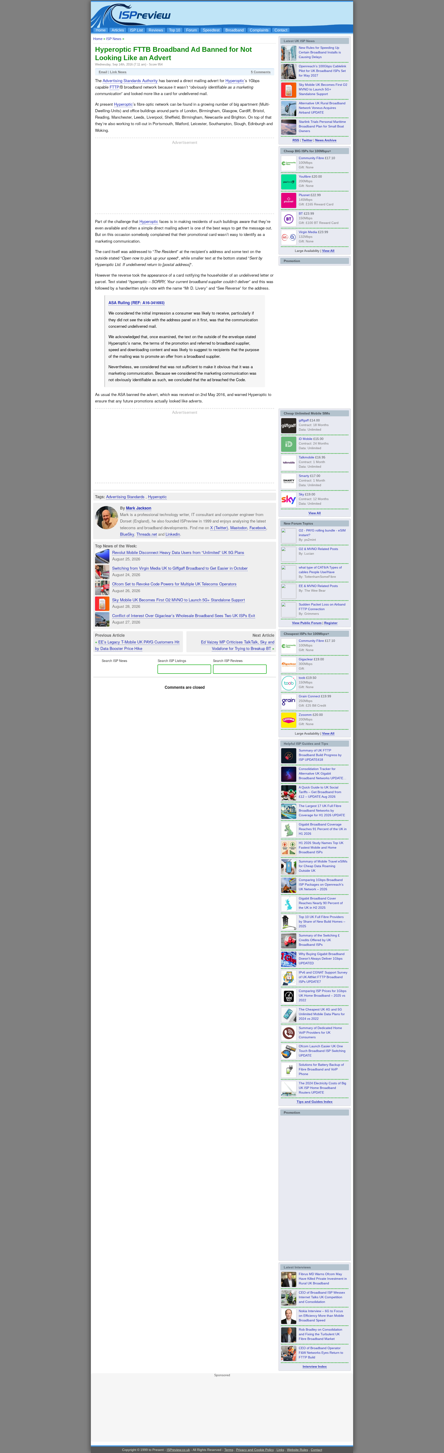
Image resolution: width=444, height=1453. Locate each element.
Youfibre (305, 176)
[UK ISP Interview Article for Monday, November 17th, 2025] (288, 1323)
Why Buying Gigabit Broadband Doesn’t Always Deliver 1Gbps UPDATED (322, 958)
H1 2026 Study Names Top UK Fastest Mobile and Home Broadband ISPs (321, 847)
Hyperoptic (234, 80)
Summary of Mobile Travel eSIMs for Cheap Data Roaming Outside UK (323, 865)
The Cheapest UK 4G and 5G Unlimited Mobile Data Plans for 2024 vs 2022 (322, 1014)
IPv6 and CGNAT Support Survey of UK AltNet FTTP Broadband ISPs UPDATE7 (323, 977)
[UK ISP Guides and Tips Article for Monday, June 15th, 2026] (288, 854)
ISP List (136, 30)
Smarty (304, 476)
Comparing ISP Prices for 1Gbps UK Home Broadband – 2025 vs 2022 (322, 995)
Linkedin (173, 534)
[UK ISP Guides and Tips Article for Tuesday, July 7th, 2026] (288, 836)
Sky (301, 494)
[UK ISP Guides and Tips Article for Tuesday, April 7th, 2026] (288, 891)
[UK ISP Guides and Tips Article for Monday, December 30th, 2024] (288, 1021)
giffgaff (304, 420)
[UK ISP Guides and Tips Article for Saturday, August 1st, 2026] (288, 817)
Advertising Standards (125, 496)
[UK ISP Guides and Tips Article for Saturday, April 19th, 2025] (288, 1003)
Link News (118, 72)
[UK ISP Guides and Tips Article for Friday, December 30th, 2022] (288, 1039)
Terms (228, 1450)
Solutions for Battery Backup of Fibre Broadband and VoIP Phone (321, 1069)
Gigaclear (306, 659)
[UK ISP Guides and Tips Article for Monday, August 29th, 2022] (288, 799)
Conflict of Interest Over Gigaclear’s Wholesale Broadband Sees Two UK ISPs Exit (183, 615)
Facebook (258, 527)
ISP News (113, 39)
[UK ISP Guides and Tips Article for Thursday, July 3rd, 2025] (288, 929)
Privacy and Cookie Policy (255, 1450)
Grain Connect (309, 696)
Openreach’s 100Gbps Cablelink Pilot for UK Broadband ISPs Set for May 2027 (322, 70)
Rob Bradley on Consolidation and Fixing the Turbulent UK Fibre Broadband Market (320, 1334)
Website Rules (297, 1450)
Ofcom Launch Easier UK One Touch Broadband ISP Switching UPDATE (322, 1050)
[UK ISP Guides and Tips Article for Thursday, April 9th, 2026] (288, 873)
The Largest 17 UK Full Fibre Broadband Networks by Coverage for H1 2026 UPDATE (322, 810)
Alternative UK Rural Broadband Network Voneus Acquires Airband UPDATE (322, 107)
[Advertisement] (267, 14)
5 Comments (261, 72)
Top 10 (174, 30)
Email (103, 72)
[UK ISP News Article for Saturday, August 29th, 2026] (288, 78)
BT (301, 213)
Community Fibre (311, 158)
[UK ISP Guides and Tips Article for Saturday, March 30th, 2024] (288, 1095)
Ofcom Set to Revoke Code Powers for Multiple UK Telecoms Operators (174, 584)
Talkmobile (306, 457)
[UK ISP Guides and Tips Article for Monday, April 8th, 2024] (288, 984)
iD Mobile (305, 439)
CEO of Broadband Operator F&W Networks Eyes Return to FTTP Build (321, 1352)
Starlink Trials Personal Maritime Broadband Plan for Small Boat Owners (322, 126)
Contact (280, 30)
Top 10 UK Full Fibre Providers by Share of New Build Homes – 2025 (322, 921)
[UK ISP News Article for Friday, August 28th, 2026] (288, 96)
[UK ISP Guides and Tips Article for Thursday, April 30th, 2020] (288, 762)
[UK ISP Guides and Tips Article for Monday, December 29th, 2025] (288, 780)
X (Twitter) (219, 527)
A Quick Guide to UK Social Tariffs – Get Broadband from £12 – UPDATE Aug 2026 (320, 791)
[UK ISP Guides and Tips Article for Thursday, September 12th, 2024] (288, 1058)
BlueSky (127, 534)
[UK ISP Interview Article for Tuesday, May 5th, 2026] (288, 1286)
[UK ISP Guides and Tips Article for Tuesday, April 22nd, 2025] (288, 947)
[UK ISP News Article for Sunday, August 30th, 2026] (288, 59)
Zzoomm (305, 715)
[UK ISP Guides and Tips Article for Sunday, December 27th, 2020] (288, 966)
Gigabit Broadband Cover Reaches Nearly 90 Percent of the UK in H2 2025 (321, 903)
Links (280, 1450)
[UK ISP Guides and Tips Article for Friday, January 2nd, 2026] (288, 910)
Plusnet (304, 195)
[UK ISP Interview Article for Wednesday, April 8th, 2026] (288, 1304)
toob (302, 678)
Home (101, 30)
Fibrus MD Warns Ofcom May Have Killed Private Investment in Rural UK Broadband (323, 1278)
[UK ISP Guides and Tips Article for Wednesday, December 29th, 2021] (288, 1076)
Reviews (156, 30)
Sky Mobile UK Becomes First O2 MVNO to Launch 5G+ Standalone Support (178, 600)
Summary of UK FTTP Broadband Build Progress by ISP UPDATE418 (320, 754)
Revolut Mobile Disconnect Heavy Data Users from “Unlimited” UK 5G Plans (178, 552)
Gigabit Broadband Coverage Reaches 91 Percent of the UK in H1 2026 (323, 828)
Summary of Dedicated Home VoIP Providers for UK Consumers (320, 1032)
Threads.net (146, 534)
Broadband (234, 30)
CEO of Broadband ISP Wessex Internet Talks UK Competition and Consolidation (322, 1297)
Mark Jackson (138, 508)
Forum (191, 30)
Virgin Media (308, 232)
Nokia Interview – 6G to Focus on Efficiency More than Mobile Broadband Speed (321, 1315)
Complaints (259, 30)
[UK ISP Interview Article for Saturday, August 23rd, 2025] (288, 1341)
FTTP (114, 87)
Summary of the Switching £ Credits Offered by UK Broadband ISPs (319, 940)
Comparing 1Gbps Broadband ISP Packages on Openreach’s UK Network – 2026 (321, 884)
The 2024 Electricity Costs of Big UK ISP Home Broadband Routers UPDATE (322, 1087)
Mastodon (238, 527)
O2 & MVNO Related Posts (318, 549)
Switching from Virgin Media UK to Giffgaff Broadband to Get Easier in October (180, 568)
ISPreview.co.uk (178, 1450)
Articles (118, 30)
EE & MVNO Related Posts (318, 586)
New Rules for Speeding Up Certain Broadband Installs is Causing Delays (320, 52)
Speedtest (211, 30)
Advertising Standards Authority (130, 80)
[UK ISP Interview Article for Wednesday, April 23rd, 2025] (288, 1360)
